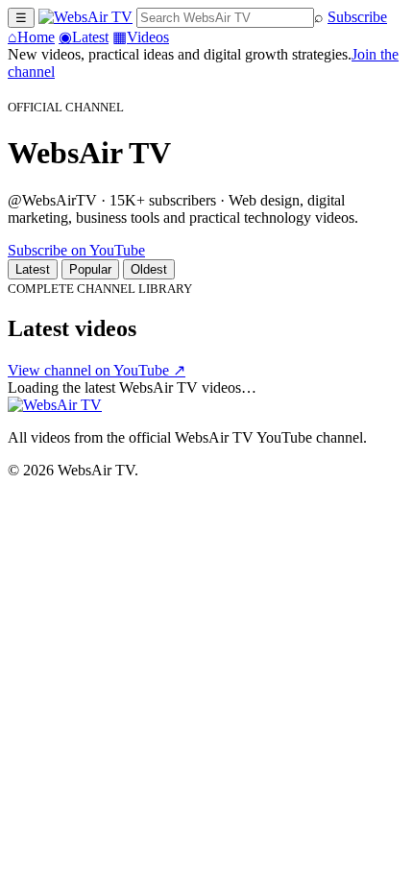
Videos (140, 37)
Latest (84, 37)
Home (31, 37)
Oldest (149, 269)
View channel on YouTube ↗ (96, 370)
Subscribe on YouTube (76, 250)
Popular (90, 269)
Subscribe (357, 17)
